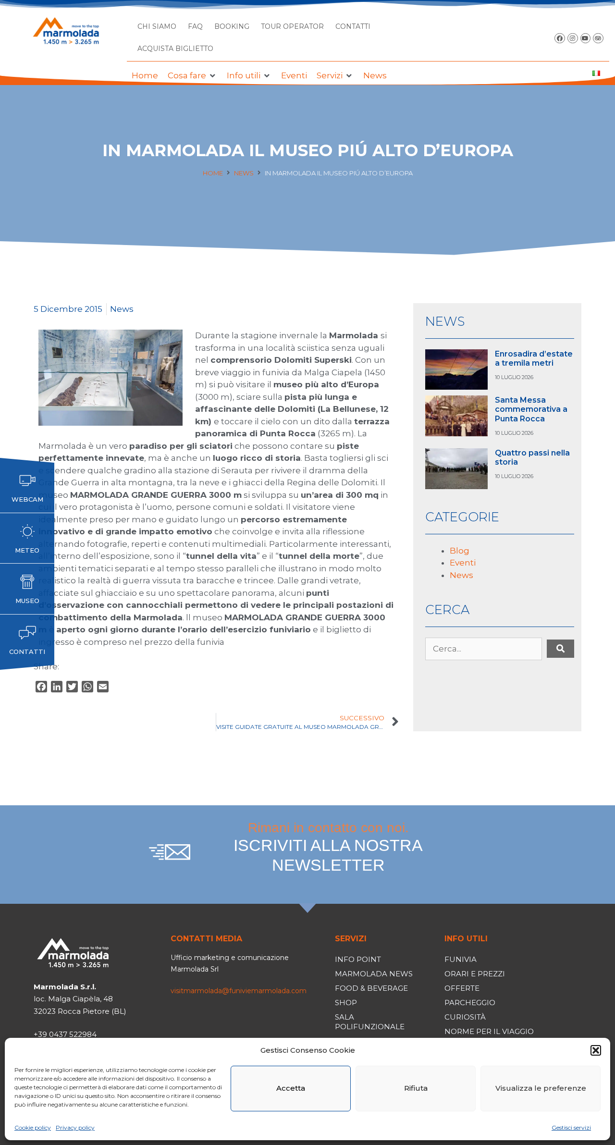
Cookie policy (32, 1127)
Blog (459, 550)
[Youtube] (585, 38)
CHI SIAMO (156, 26)
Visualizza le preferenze (540, 1088)
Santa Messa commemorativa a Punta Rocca (531, 409)
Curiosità (465, 1017)
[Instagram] (572, 38)
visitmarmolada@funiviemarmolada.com (239, 990)
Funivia (460, 959)
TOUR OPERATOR (292, 26)
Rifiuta (416, 1088)
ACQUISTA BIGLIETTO (175, 48)
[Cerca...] (483, 649)
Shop (346, 1002)
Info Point (358, 959)
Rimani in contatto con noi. (328, 847)
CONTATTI (352, 26)
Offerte (462, 988)
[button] (596, 1050)
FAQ (195, 26)
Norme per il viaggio (489, 1031)
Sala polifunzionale (370, 1021)
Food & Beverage (371, 988)
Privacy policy (75, 1127)
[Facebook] (559, 38)
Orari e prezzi (474, 973)
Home (213, 173)
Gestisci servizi (571, 1127)
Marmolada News (374, 973)
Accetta (290, 1088)
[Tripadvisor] (598, 38)
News (244, 173)
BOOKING (231, 26)
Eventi (463, 562)
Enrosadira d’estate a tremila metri (534, 358)
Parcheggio (469, 1002)
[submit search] (560, 649)
